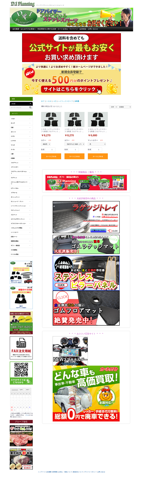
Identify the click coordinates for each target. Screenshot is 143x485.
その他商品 (14, 250)
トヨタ (13, 118)
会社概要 (15, 29)
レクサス (13, 140)
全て (42, 101)
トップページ (41, 472)
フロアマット (14, 162)
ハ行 (54, 101)
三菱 (12, 154)
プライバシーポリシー (90, 472)
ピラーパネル (14, 188)
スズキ (13, 136)
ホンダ (13, 123)
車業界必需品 (14, 241)
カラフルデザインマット (18, 219)
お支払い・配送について (65, 472)
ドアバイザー (14, 167)
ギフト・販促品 (15, 245)
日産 (12, 127)
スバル (13, 149)
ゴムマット (14, 214)
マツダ (13, 145)
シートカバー (14, 232)
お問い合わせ (93, 29)
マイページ (73, 29)
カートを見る (63, 29)
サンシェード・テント (17, 201)
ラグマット (14, 177)
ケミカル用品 (14, 254)
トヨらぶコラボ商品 (16, 228)
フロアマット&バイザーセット (19, 172)
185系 (77, 101)
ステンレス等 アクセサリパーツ (19, 183)
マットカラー (93, 140)
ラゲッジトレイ (15, 210)
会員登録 (82, 29)
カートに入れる (51, 156)
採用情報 (54, 472)
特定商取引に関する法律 (47, 29)
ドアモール (14, 192)
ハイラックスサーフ (65, 101)
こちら (27, 415)
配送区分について (78, 472)
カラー (43, 140)
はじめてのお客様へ (28, 29)
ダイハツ (13, 132)
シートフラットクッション (18, 206)
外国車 (13, 158)
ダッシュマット (15, 197)
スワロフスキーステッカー (18, 223)
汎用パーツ (14, 236)
